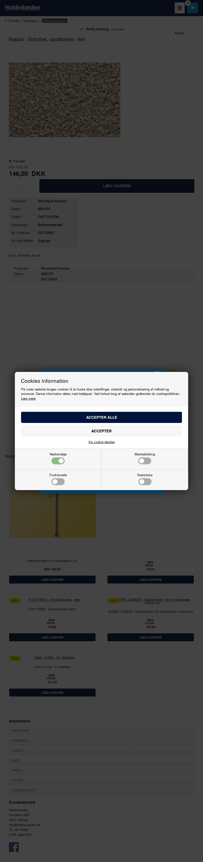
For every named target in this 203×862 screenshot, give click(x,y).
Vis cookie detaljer (101, 442)
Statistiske (144, 475)
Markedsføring (145, 454)
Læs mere (28, 398)
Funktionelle (58, 475)
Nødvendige (58, 454)
